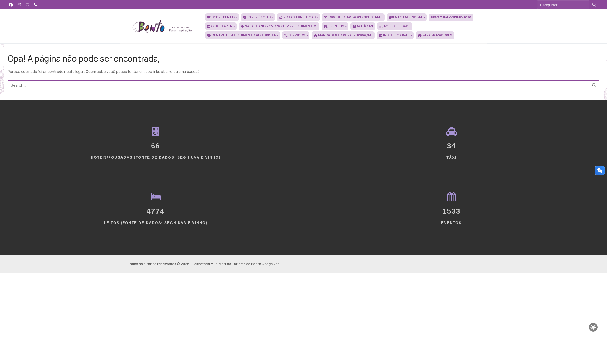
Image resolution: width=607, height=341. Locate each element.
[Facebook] (11, 4)
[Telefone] (35, 4)
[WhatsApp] (27, 4)
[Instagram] (19, 4)
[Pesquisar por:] (303, 85)
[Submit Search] (594, 4)
